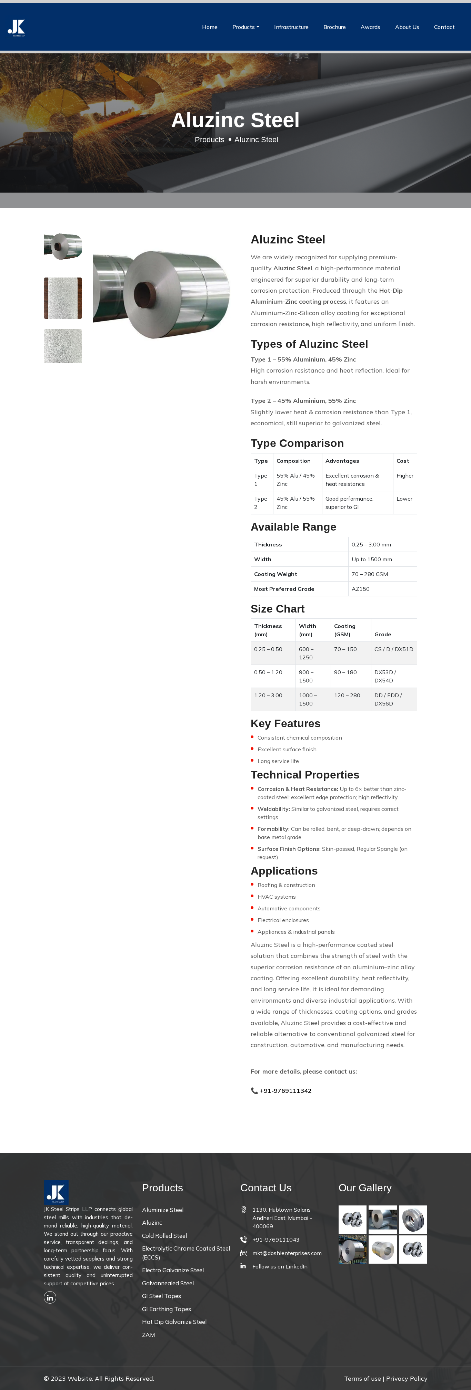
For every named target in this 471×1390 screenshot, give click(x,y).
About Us (407, 26)
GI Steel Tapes (161, 1295)
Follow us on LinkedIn (280, 1266)
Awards (370, 26)
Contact (444, 26)
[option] (63, 248)
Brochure (334, 26)
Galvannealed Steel (168, 1283)
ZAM (148, 1334)
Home (210, 26)
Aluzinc (152, 1222)
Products (243, 26)
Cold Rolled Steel (164, 1235)
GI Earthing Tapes (166, 1309)
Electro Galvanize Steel (173, 1270)
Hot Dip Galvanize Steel (174, 1321)
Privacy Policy (407, 1378)
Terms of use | (364, 1378)
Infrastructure (291, 26)
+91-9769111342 (286, 1091)
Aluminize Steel (162, 1209)
